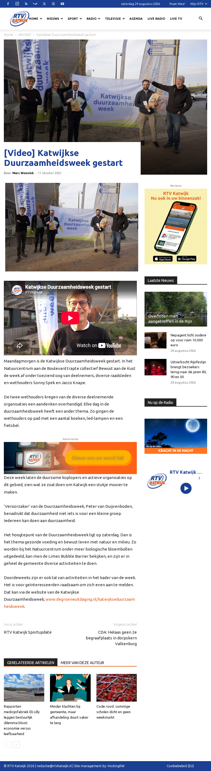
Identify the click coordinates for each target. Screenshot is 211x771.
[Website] (53, 4)
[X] (44, 4)
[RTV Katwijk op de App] (176, 226)
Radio (91, 18)
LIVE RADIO (156, 18)
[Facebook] (8, 4)
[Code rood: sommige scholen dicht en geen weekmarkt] (116, 688)
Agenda (136, 18)
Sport (73, 18)
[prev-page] (7, 744)
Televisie (113, 18)
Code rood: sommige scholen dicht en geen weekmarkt (113, 711)
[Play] (186, 488)
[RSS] (26, 4)
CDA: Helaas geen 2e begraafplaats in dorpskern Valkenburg (111, 638)
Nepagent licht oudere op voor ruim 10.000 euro (188, 340)
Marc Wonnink (23, 173)
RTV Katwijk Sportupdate (28, 632)
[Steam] (35, 4)
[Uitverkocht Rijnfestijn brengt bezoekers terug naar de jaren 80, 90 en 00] (155, 367)
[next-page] (16, 744)
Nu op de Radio (160, 402)
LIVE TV (176, 18)
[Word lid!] (70, 458)
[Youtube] (62, 4)
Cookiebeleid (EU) (180, 766)
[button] (200, 18)
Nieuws (53, 18)
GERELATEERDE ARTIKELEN (30, 663)
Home (33, 18)
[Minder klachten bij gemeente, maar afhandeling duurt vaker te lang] (70, 688)
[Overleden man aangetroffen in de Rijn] (176, 309)
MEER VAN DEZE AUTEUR (82, 663)
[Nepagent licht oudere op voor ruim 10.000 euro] (155, 340)
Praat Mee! (177, 3)
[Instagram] (17, 4)
